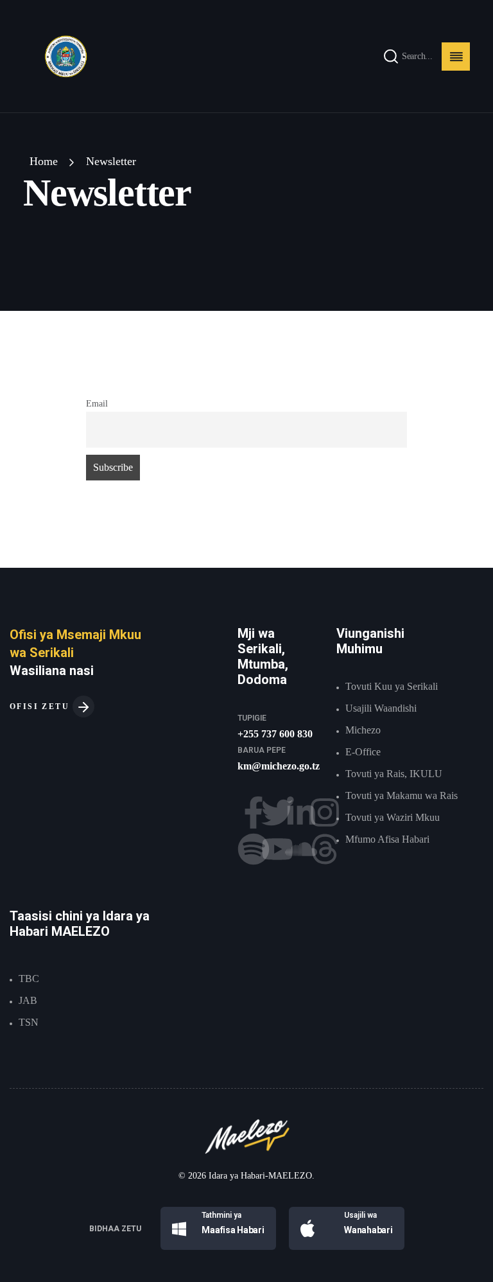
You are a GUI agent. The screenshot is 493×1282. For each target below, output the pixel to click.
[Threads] (325, 849)
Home (44, 161)
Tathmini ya (221, 1215)
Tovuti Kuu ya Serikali (391, 686)
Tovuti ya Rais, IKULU (393, 773)
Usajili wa (360, 1215)
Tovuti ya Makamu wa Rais (401, 795)
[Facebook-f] (254, 812)
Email (97, 403)
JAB (28, 1000)
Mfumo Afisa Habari (387, 839)
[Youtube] (277, 849)
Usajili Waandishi (381, 708)
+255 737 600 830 (275, 733)
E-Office (363, 751)
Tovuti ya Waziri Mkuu (392, 817)
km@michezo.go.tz (279, 765)
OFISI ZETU (41, 706)
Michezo (363, 729)
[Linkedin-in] (301, 812)
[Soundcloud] (301, 849)
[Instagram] (325, 812)
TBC (29, 978)
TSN (29, 1022)
